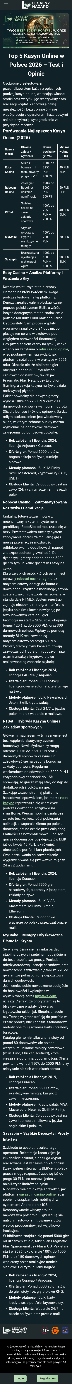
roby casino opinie (53, 349)
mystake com (45, 996)
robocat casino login (33, 579)
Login (20, 1378)
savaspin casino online (37, 1194)
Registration (48, 1378)
